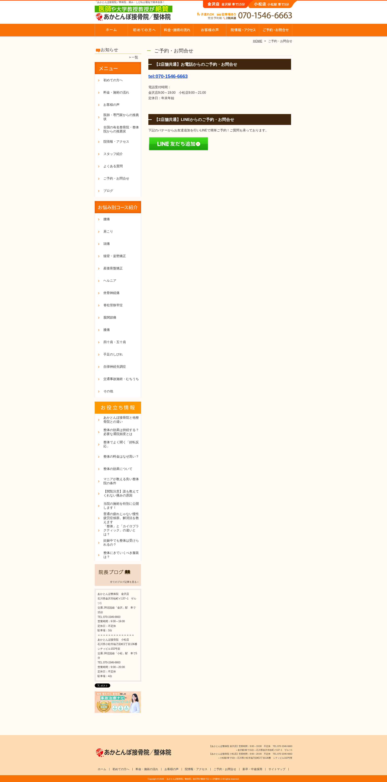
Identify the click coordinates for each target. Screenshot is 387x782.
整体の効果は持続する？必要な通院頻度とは (121, 432)
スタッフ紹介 (113, 154)
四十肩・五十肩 (114, 342)
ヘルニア (109, 280)
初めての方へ (144, 31)
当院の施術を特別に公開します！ (121, 505)
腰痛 (106, 219)
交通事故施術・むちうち (121, 379)
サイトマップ (276, 769)
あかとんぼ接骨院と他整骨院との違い (121, 419)
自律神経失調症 (114, 366)
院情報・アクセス (242, 31)
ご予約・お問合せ (275, 31)
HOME (257, 41)
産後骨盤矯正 (113, 268)
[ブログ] (118, 577)
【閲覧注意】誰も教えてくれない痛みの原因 (121, 493)
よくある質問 (113, 166)
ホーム (111, 31)
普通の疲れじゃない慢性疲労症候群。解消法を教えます (121, 518)
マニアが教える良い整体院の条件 (121, 481)
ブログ (108, 190)
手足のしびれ (113, 354)
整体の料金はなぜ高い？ (121, 456)
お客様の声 (210, 31)
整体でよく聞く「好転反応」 (121, 444)
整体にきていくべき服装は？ (121, 555)
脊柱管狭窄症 (113, 305)
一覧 (135, 57)
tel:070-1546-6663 (168, 76)
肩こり (108, 231)
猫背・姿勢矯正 (114, 256)
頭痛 (106, 243)
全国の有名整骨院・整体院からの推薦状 (121, 129)
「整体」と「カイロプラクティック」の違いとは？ (121, 530)
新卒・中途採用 (252, 769)
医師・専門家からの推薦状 (121, 117)
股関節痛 (109, 317)
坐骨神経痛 (111, 293)
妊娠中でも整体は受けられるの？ (121, 542)
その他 (108, 391)
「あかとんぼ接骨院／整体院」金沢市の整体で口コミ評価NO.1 (193, 779)
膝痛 (106, 329)
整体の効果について (117, 468)
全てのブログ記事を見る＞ (124, 582)
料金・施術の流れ (177, 31)
